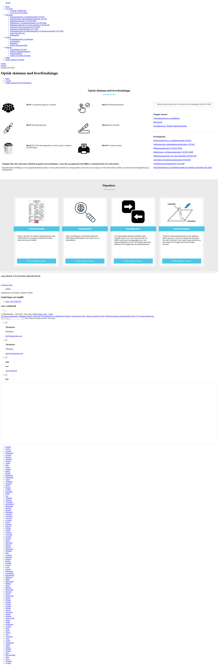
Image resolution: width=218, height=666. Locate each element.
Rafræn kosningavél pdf (95, 316)
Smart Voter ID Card (17, 33)
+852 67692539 (11, 371)
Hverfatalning (15, 41)
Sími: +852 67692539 (13, 302)
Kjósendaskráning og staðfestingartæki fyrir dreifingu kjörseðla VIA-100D (36, 31)
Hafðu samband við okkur (14, 60)
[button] (183, 104)
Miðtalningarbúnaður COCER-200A (23, 21)
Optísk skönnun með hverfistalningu (18, 83)
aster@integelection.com (14, 353)
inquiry (3, 63)
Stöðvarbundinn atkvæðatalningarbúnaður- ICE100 (28, 19)
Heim (7, 7)
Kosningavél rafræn (79, 316)
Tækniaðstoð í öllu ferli (18, 49)
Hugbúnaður (14, 35)
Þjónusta (8, 47)
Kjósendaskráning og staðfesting (21, 39)
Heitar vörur (42, 314)
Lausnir (8, 37)
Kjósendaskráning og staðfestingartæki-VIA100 (27, 17)
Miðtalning (14, 43)
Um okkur (9, 9)
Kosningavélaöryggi (146, 316)
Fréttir (7, 58)
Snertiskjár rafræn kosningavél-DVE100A (25, 27)
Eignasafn (9, 15)
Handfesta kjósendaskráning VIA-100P (24, 29)
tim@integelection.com (13, 336)
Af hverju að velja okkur (19, 13)
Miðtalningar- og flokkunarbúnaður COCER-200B (28, 23)
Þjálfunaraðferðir (16, 54)
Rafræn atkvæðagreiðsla (18, 45)
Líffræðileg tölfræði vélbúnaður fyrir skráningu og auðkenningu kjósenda (44, 316)
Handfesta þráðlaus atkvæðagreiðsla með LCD (121, 316)
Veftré (51, 314)
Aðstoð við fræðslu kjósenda (20, 56)
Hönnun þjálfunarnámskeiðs (20, 51)
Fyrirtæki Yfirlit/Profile (18, 11)
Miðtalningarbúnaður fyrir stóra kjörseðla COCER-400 (29, 25)
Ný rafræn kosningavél (9, 316)
